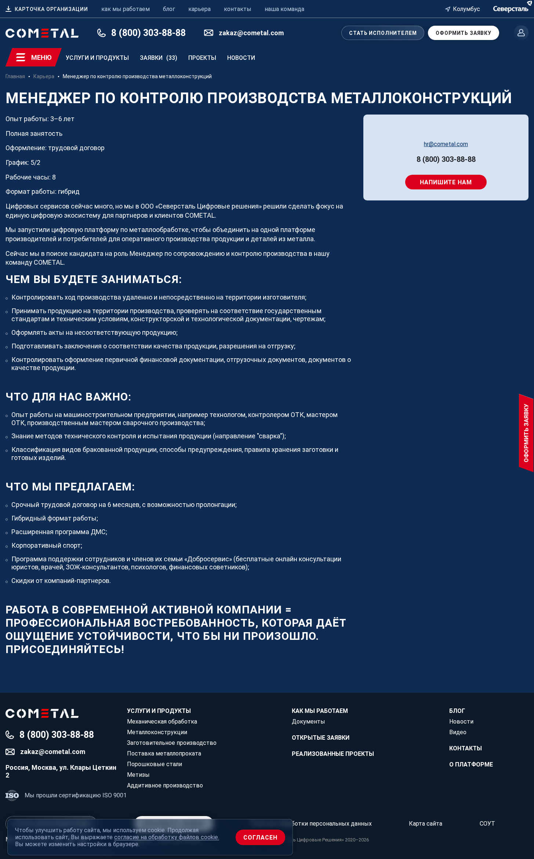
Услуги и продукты (97, 57)
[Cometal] (510, 8)
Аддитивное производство (165, 785)
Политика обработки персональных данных (311, 823)
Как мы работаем (320, 710)
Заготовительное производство (172, 742)
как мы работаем (125, 9)
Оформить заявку (463, 33)
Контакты (465, 748)
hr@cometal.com (446, 144)
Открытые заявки (320, 737)
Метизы (138, 774)
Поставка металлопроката (164, 753)
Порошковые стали (154, 764)
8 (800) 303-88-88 (446, 159)
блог (169, 9)
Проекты (202, 57)
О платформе (471, 764)
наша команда (284, 9)
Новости (241, 57)
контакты (237, 9)
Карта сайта (425, 823)
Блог (457, 710)
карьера (199, 9)
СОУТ (487, 823)
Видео (457, 732)
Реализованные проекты (333, 753)
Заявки (158, 57)
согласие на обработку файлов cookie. (166, 837)
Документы (308, 721)
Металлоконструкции (157, 732)
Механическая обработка (162, 721)
